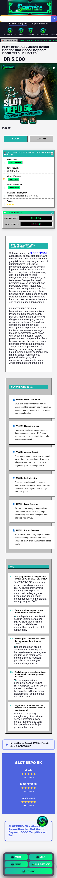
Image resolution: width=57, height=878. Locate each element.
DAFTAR (41, 138)
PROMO (18, 857)
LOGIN (15, 138)
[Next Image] (54, 92)
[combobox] (25, 19)
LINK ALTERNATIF (42, 864)
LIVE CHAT (30, 871)
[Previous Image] (2, 92)
